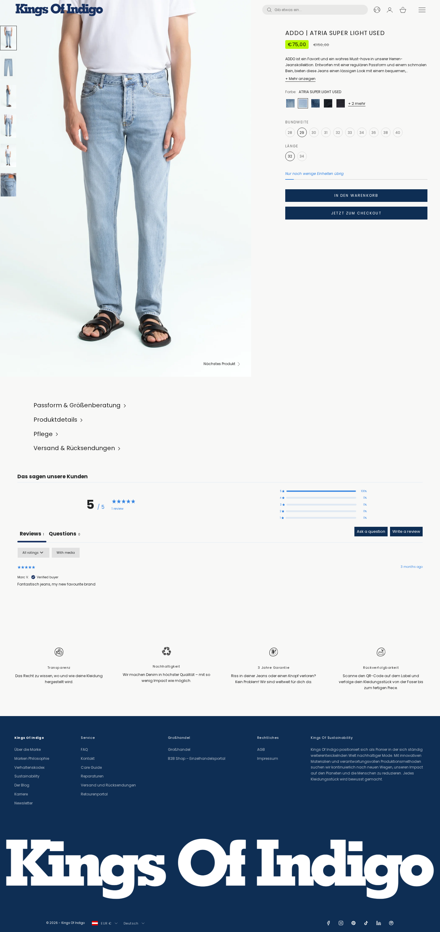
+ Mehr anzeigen (300, 78)
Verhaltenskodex (29, 767)
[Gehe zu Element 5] (8, 155)
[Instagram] (341, 923)
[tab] (64, 534)
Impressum (267, 758)
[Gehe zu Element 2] (8, 67)
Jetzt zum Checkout (356, 213)
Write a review (406, 531)
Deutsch (131, 923)
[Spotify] (391, 923)
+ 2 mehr (356, 103)
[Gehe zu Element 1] (8, 38)
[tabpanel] (220, 585)
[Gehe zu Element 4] (8, 126)
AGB (261, 749)
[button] (323, 491)
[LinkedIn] (378, 923)
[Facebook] (328, 923)
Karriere (21, 794)
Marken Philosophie (31, 758)
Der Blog (21, 785)
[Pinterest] (353, 923)
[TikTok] (366, 923)
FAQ (84, 749)
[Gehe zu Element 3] (8, 96)
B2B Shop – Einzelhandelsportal (196, 758)
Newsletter (23, 803)
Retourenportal (94, 794)
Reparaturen (92, 776)
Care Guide (91, 767)
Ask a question (371, 531)
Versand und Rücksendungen (108, 785)
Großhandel (179, 749)
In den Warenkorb (356, 195)
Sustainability (27, 776)
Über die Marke (27, 749)
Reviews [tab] (32, 533)
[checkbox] (66, 553)
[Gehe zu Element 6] (8, 185)
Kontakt (88, 758)
